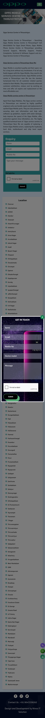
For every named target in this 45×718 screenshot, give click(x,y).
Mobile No (7, 342)
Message (6, 361)
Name (5, 323)
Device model (8, 352)
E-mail (6, 333)
